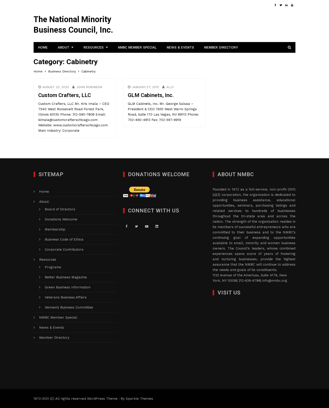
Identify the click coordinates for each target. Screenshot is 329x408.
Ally (170, 87)
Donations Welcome (61, 219)
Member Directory (221, 47)
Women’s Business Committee (69, 307)
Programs (53, 267)
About (63, 47)
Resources (93, 47)
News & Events (180, 47)
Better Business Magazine (66, 277)
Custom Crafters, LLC (64, 95)
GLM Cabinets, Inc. (151, 95)
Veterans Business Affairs (66, 297)
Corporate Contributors (64, 249)
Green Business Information (67, 287)
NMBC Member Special (137, 47)
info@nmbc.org (274, 281)
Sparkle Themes (139, 399)
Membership (55, 229)
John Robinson (89, 87)
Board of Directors (60, 209)
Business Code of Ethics (64, 239)
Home (43, 47)
